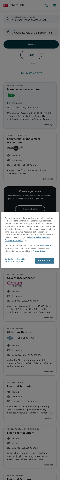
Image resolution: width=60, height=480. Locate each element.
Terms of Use (45, 246)
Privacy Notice (39, 251)
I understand (44, 261)
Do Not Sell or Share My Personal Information (15, 260)
